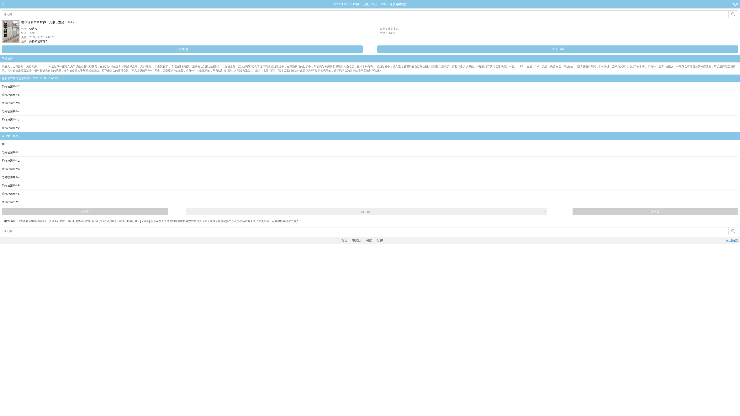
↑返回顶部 (731, 240)
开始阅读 (182, 49)
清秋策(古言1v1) (100, 221)
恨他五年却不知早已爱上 (125, 221)
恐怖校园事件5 (11, 103)
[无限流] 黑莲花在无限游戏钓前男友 (161, 221)
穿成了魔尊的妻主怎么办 (225, 221)
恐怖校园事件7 (38, 41)
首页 (735, 4)
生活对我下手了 (249, 221)
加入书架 (558, 49)
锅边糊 (33, 28)
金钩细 (32, 221)
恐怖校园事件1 (11, 152)
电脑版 (356, 240)
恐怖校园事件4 (11, 111)
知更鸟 (262, 221)
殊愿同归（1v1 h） (47, 221)
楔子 (4, 144)
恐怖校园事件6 (11, 94)
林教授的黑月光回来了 (196, 221)
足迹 (380, 240)
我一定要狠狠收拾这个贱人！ (284, 221)
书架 (369, 240)
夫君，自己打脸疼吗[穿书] (75, 221)
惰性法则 (23, 221)
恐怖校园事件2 (11, 127)
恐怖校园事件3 (11, 119)
